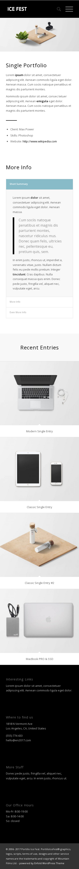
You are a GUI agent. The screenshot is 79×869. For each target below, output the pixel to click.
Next (75, 30)
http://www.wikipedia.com (40, 141)
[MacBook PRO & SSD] (39, 621)
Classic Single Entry (39, 507)
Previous (4, 30)
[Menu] (67, 9)
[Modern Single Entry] (39, 393)
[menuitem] (56, 9)
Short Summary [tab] (19, 183)
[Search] (56, 9)
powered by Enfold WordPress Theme (41, 863)
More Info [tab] (15, 301)
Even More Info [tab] (18, 312)
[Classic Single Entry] (39, 469)
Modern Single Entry (39, 431)
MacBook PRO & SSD (39, 659)
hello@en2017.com (18, 740)
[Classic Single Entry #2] (39, 545)
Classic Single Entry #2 (39, 583)
